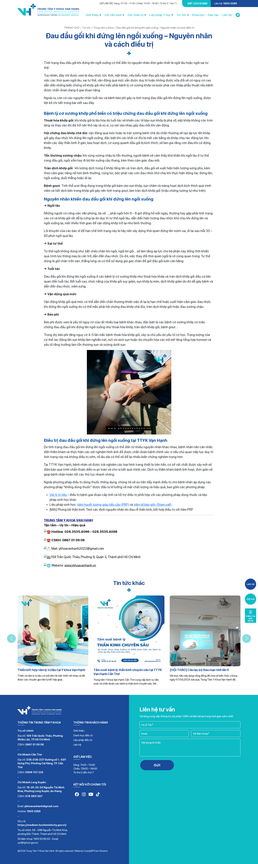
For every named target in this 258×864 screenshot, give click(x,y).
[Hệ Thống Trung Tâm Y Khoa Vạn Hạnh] (48, 10)
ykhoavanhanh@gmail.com (41, 806)
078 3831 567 (33, 796)
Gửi (157, 765)
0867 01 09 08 (34, 744)
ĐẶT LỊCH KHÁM (197, 3)
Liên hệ (227, 15)
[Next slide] (246, 638)
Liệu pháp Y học (160, 15)
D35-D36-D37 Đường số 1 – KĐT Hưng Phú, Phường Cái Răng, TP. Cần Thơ (42, 763)
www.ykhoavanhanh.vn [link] (80, 565)
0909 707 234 (34, 772)
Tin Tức (181, 15)
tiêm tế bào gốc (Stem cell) (152, 505)
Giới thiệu (92, 15)
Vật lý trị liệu (58, 495)
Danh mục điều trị (83, 735)
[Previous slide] (11, 638)
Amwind (103, 851)
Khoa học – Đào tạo (205, 15)
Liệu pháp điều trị (82, 739)
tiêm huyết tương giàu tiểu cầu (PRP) (103, 505)
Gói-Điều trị (136, 15)
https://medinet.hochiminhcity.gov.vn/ (42, 824)
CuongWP (89, 851)
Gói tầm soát (113, 15)
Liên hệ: (225, 3)
